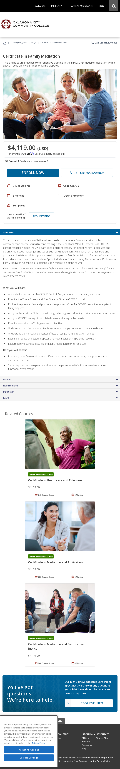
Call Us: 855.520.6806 (104, 42)
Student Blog (102, 738)
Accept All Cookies (29, 749)
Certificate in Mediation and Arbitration (55, 562)
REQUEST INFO (41, 216)
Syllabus (7, 379)
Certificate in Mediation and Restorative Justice (56, 646)
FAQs (6, 397)
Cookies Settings (29, 757)
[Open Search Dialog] (113, 5)
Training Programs (19, 42)
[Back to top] (60, 733)
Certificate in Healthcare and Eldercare (55, 480)
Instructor (8, 391)
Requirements (10, 385)
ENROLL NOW (33, 172)
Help (84, 748)
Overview (8, 232)
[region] (29, 741)
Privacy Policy (103, 761)
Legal (33, 42)
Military (85, 738)
